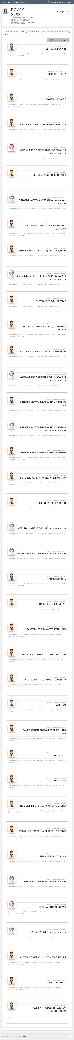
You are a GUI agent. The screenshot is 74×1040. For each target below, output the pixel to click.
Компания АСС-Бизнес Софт (9, 1036)
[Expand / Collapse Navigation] (2, 2)
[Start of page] (71, 1037)
